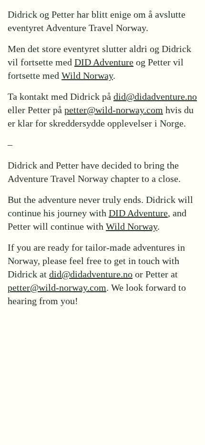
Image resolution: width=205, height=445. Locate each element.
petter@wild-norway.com (113, 110)
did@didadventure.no (155, 96)
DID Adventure (103, 62)
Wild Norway (87, 75)
